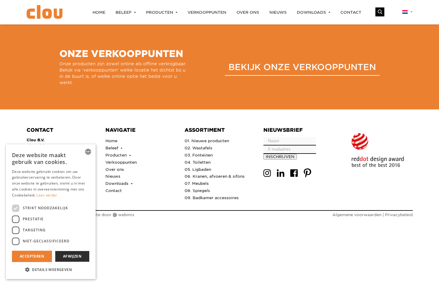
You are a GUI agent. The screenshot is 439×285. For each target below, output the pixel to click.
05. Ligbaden (198, 169)
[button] (51, 269)
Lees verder (46, 195)
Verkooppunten (207, 12)
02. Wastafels (198, 147)
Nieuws (278, 12)
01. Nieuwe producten (207, 140)
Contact (350, 12)
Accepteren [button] (32, 256)
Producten (160, 12)
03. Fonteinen (199, 154)
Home (99, 12)
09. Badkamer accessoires (212, 197)
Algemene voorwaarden (356, 214)
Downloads (312, 12)
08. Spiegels (197, 190)
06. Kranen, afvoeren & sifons (215, 176)
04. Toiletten (198, 162)
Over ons (248, 12)
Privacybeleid (399, 214)
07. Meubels (197, 183)
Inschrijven (280, 156)
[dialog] (51, 211)
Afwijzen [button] (72, 256)
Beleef (124, 12)
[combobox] (88, 152)
